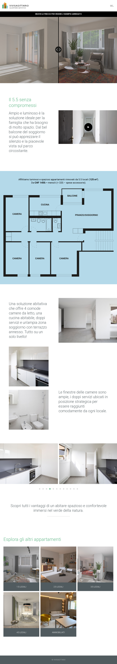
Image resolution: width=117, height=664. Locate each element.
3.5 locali (95, 587)
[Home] (15, 7)
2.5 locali (58, 587)
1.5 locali (21, 587)
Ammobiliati (58, 632)
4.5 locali (21, 632)
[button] (39, 488)
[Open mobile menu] (112, 5)
